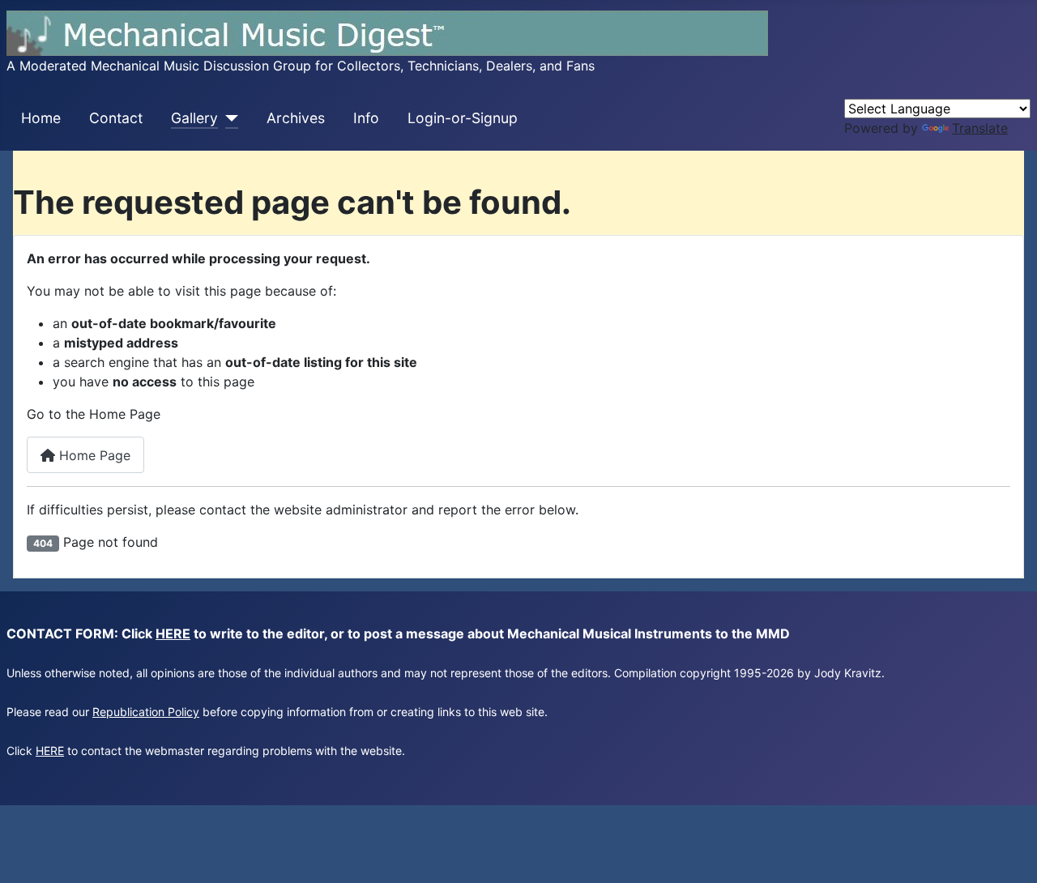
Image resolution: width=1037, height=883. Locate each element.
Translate (980, 128)
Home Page (92, 455)
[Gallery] (228, 118)
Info (366, 117)
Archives (296, 117)
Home (41, 117)
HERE (173, 633)
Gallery (194, 117)
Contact (116, 117)
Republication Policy (145, 712)
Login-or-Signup (463, 117)
